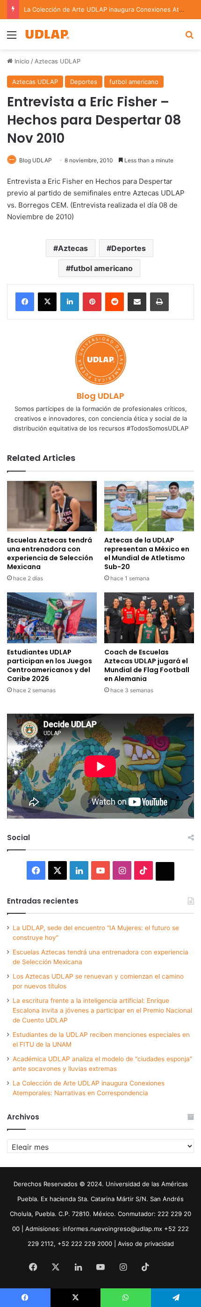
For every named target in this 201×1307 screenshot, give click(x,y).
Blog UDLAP (35, 160)
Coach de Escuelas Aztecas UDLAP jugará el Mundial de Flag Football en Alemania (146, 665)
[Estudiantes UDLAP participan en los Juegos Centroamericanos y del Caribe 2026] (52, 617)
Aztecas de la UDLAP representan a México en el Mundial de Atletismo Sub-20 (146, 553)
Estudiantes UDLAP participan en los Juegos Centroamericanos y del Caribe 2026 (49, 665)
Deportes (83, 81)
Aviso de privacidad (146, 1243)
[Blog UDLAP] (46, 34)
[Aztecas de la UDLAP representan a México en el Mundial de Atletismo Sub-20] (149, 506)
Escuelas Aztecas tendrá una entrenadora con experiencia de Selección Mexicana (50, 553)
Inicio (21, 61)
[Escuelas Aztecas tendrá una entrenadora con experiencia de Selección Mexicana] (52, 506)
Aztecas (73, 248)
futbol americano (133, 81)
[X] (47, 301)
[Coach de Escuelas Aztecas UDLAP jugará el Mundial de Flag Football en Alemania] (149, 617)
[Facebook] (24, 301)
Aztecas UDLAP (57, 61)
